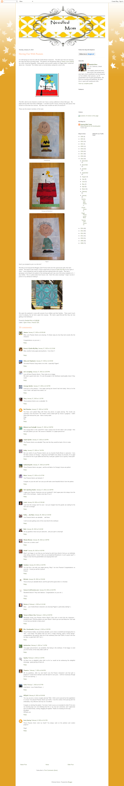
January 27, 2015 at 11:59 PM (45, 490)
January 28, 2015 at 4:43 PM (37, 565)
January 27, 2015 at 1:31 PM (35, 398)
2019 (82, 149)
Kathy (25, 450)
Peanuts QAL (35, 322)
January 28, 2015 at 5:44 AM (35, 529)
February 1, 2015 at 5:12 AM (37, 604)
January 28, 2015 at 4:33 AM (43, 515)
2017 (82, 153)
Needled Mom (93, 64)
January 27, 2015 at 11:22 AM (46, 348)
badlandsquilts (28, 464)
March (84, 189)
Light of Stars (27, 322)
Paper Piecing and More (84, 215)
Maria (25, 475)
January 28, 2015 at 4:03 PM (36, 550)
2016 (82, 156)
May (83, 184)
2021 (82, 144)
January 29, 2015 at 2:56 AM (37, 579)
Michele (26, 579)
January (84, 195)
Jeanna (26, 332)
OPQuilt (26, 695)
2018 (82, 151)
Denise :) (26, 604)
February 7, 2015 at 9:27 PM (35, 684)
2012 (82, 233)
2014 (82, 228)
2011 (82, 236)
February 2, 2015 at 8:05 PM (44, 615)
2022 (82, 141)
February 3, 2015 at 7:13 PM (39, 645)
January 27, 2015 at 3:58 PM (45, 427)
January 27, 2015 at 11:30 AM (44, 361)
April (83, 186)
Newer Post (23, 764)
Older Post (71, 764)
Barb (25, 529)
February (84, 191)
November (85, 165)
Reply (25, 343)
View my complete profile (85, 83)
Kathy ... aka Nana (29, 515)
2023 (82, 139)
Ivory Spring (27, 720)
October (84, 169)
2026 (82, 136)
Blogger (70, 782)
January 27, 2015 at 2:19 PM (40, 409)
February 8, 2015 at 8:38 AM (37, 695)
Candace (26, 565)
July (83, 179)
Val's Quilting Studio (30, 490)
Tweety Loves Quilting (67, 61)
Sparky (26, 658)
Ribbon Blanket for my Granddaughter (90, 126)
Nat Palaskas (27, 409)
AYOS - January (84, 209)
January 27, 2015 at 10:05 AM (36, 332)
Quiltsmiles (27, 645)
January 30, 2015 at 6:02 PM (47, 590)
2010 (82, 238)
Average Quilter (28, 386)
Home (47, 764)
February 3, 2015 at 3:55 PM (42, 629)
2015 (82, 158)
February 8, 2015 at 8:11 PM (39, 720)
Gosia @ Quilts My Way (31, 348)
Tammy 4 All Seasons (84, 222)
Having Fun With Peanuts (84, 202)
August (84, 176)
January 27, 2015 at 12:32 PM (41, 386)
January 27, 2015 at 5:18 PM (40, 439)
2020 (82, 146)
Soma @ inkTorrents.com (31, 590)
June (83, 181)
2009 (82, 240)
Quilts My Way (61, 269)
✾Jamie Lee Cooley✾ (30, 427)
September (85, 173)
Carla (25, 684)
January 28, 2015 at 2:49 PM (41, 540)
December (85, 161)
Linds (25, 502)
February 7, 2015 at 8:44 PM (38, 670)
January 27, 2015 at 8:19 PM (41, 464)
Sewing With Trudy (86, 124)
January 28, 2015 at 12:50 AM (36, 502)
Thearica (26, 670)
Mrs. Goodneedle (29, 629)
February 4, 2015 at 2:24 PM (36, 658)
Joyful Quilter (28, 439)
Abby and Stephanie (30, 361)
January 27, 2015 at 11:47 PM (35, 475)
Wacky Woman (28, 540)
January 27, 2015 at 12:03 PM (41, 371)
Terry (25, 398)
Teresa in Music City (30, 615)
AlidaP (26, 550)
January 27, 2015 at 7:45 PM (36, 450)
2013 (82, 231)
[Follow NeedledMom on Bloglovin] (86, 55)
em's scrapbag (28, 371)
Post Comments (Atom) (51, 770)
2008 (82, 243)
